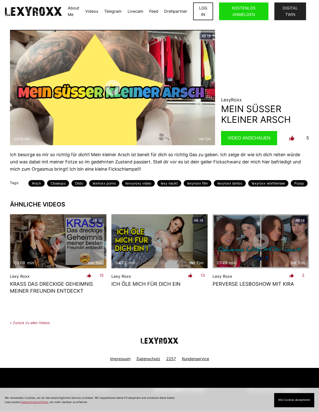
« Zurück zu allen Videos (30, 323)
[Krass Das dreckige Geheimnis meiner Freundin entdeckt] (58, 241)
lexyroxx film (197, 183)
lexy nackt (169, 183)
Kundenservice (195, 358)
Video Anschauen (249, 137)
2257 (171, 358)
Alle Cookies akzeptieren (294, 400)
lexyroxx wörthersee (268, 183)
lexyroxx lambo (229, 183)
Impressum (120, 358)
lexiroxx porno (104, 183)
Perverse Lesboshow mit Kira (253, 284)
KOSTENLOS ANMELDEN (243, 11)
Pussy (299, 183)
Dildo (79, 183)
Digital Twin (290, 11)
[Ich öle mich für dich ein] (159, 241)
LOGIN (203, 11)
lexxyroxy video (138, 183)
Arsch (36, 183)
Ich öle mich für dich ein (145, 284)
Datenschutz (148, 358)
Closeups (58, 183)
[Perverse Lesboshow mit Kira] (261, 241)
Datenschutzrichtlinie (34, 402)
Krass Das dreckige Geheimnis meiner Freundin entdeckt (51, 287)
